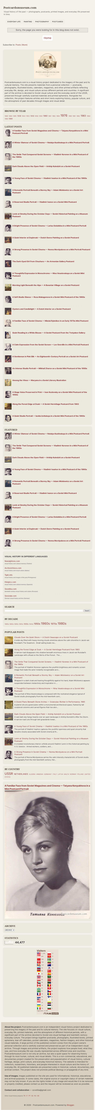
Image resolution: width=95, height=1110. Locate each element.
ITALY (55, 774)
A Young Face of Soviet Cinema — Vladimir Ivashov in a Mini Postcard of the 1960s (49, 178)
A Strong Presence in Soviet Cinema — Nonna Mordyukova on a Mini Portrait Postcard (51, 249)
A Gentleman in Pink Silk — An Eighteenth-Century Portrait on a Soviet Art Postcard (50, 356)
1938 (19, 116)
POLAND (80, 774)
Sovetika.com (10, 589)
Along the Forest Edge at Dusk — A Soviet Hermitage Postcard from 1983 (45, 404)
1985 (6, 119)
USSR (9, 773)
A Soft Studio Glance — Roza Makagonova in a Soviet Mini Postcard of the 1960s (48, 297)
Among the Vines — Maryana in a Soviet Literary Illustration (39, 380)
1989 (11, 119)
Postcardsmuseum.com (19, 7)
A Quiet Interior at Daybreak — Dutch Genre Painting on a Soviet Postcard (45, 237)
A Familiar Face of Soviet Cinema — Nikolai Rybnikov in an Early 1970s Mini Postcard (50, 321)
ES (32, 1096)
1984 (88, 116)
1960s (45, 623)
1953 (28, 116)
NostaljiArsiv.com (12, 561)
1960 (45, 116)
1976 (63, 115)
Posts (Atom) (21, 45)
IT (27, 1096)
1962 (54, 116)
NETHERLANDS (21, 774)
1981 (74, 116)
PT (29, 1096)
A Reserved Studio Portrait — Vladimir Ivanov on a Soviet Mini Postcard (44, 202)
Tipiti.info (8, 575)
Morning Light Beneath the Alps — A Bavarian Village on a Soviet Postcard (45, 285)
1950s (37, 623)
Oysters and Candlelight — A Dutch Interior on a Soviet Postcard (41, 309)
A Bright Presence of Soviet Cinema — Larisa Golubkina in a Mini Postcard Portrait (49, 226)
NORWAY (73, 774)
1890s (16, 624)
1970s (54, 623)
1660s (7, 624)
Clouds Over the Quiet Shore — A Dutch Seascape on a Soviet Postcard (46, 637)
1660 (6, 116)
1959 (40, 116)
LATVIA (60, 774)
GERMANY (48, 774)
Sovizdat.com (10, 596)
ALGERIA (32, 774)
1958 (36, 116)
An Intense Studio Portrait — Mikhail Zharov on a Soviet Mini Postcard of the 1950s (49, 368)
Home (47, 38)
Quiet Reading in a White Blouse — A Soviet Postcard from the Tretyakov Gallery (48, 333)
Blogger (70, 1105)
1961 (49, 116)
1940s (31, 624)
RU (35, 1096)
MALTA (66, 774)
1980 (70, 116)
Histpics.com (10, 582)
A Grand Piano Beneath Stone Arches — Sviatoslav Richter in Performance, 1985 (49, 702)
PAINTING (28, 22)
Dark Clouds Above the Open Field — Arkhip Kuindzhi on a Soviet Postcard (46, 166)
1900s (21, 624)
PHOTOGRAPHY (42, 22)
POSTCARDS (57, 22)
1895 (14, 116)
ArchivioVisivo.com (13, 568)
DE (38, 1096)
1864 (10, 116)
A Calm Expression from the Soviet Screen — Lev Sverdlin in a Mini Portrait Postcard (50, 344)
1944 (23, 116)
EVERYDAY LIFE (14, 22)
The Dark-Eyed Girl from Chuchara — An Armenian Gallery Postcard (43, 261)
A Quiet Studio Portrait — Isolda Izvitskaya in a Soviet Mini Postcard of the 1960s (48, 416)
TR (24, 1096)
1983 (83, 115)
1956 (32, 116)
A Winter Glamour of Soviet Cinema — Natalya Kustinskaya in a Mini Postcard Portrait (50, 142)
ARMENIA (39, 774)
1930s (26, 624)
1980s (62, 623)
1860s (11, 624)
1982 (78, 116)
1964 (58, 116)
